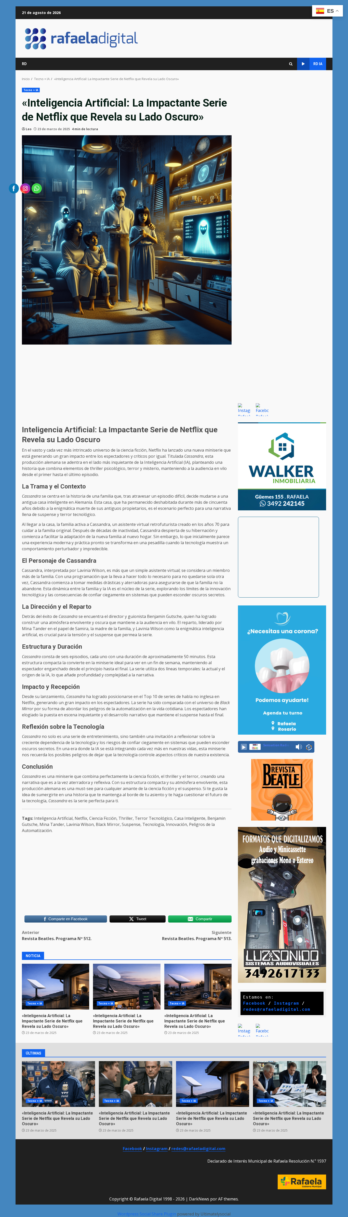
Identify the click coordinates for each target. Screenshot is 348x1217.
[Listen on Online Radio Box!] (309, 747)
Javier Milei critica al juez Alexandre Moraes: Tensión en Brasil (135, 1084)
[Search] (290, 64)
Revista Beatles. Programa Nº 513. (197, 935)
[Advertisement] (127, 384)
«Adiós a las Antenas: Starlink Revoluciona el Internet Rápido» (212, 1084)
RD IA (317, 64)
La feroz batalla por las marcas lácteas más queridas (289, 1084)
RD (24, 64)
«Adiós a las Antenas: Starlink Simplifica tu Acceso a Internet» (126, 987)
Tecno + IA (30, 90)
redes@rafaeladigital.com (276, 1009)
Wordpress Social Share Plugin (147, 1214)
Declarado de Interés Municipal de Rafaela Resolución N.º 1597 (266, 1161)
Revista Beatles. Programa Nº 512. (56, 935)
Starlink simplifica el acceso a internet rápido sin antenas (198, 987)
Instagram (286, 1003)
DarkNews (199, 1199)
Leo (29, 129)
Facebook (254, 1003)
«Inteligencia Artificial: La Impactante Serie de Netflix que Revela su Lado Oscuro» (123, 1021)
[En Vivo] (244, 747)
